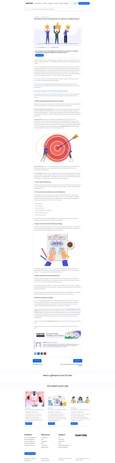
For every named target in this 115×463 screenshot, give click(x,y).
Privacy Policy (27, 460)
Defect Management (29, 439)
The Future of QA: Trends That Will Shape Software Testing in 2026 (64, 409)
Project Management (29, 441)
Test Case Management (30, 437)
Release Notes (45, 447)
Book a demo (39, 55)
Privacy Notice (44, 458)
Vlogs (59, 443)
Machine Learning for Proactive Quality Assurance (37, 409)
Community (44, 445)
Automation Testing (29, 445)
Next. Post (77, 360)
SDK (42, 439)
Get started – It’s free (84, 3)
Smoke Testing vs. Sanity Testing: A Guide (81, 409)
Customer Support (30, 453)
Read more (28, 423)
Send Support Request (63, 445)
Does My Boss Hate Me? (38, 364)
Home (27, 9)
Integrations (44, 437)
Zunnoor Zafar (28, 412)
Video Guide (61, 441)
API (59, 437)
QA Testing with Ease (29, 443)
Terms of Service (45, 460)
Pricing (61, 3)
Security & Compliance (30, 458)
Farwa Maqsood (42, 47)
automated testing (49, 268)
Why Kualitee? (38, 3)
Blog (30, 9)
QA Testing (27, 408)
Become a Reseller (63, 447)
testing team (48, 166)
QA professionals (64, 196)
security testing (38, 282)
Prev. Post (37, 360)
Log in (75, 3)
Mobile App (44, 441)
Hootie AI (57, 3)
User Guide (61, 439)
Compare (66, 3)
